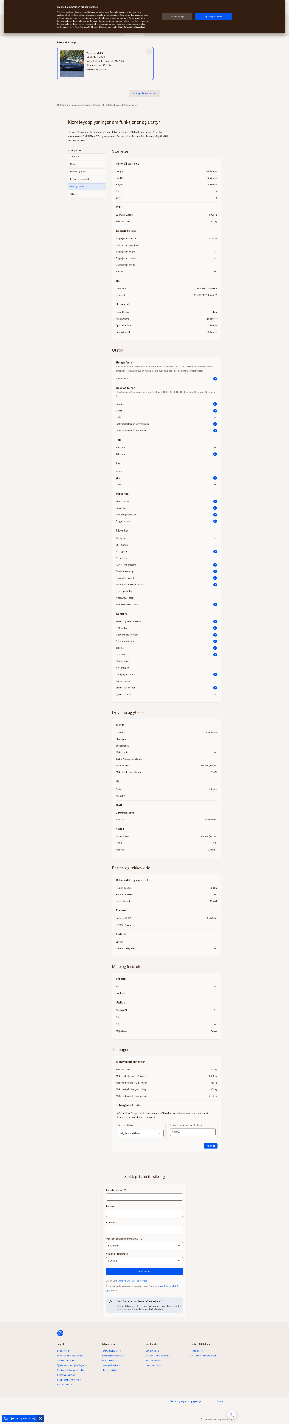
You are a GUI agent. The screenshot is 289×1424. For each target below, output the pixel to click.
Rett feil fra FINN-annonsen (203, 1355)
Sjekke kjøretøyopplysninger (70, 1365)
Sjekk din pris (144, 1271)
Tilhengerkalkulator (110, 1370)
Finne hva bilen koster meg (69, 1355)
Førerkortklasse (126, 1125)
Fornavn (110, 1206)
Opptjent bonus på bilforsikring (122, 1238)
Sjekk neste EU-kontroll (157, 1355)
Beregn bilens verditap (112, 1355)
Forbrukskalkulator (110, 1351)
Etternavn (111, 1222)
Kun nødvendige (177, 16)
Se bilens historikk (65, 1360)
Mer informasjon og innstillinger (132, 27)
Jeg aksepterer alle (213, 16)
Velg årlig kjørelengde (117, 1253)
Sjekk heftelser (153, 1360)
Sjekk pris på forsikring (22, 1418)
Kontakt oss (196, 1351)
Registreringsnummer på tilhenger (187, 1125)
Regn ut (211, 1145)
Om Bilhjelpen (152, 1351)
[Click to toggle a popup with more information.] (125, 1190)
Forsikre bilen (63, 1384)
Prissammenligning (66, 1375)
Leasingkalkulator (109, 1365)
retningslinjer (163, 1286)
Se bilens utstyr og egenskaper (72, 1370)
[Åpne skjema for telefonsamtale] (232, 1414)
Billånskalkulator (109, 1360)
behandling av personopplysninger (131, 1281)
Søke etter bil (63, 1351)
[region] (144, 16)
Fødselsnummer (114, 1190)
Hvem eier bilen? (154, 1365)
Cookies (221, 1401)
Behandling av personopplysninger (186, 1401)
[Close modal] (149, 51)
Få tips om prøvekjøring (68, 1379)
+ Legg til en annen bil (144, 93)
